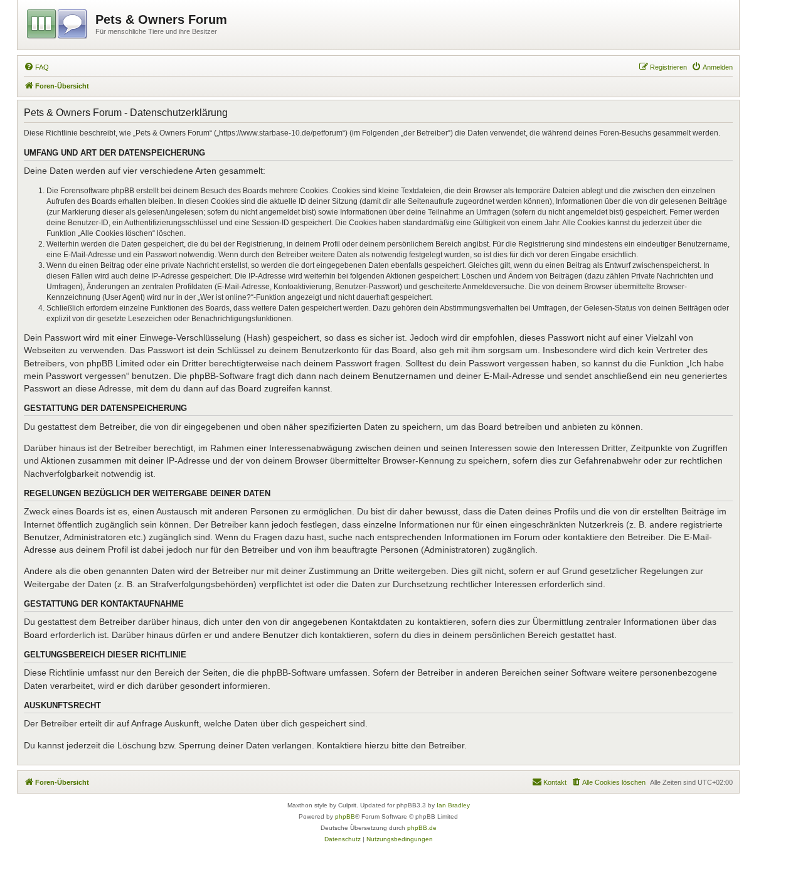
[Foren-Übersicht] (58, 22)
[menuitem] (36, 67)
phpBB (345, 816)
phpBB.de (422, 827)
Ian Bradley (453, 805)
